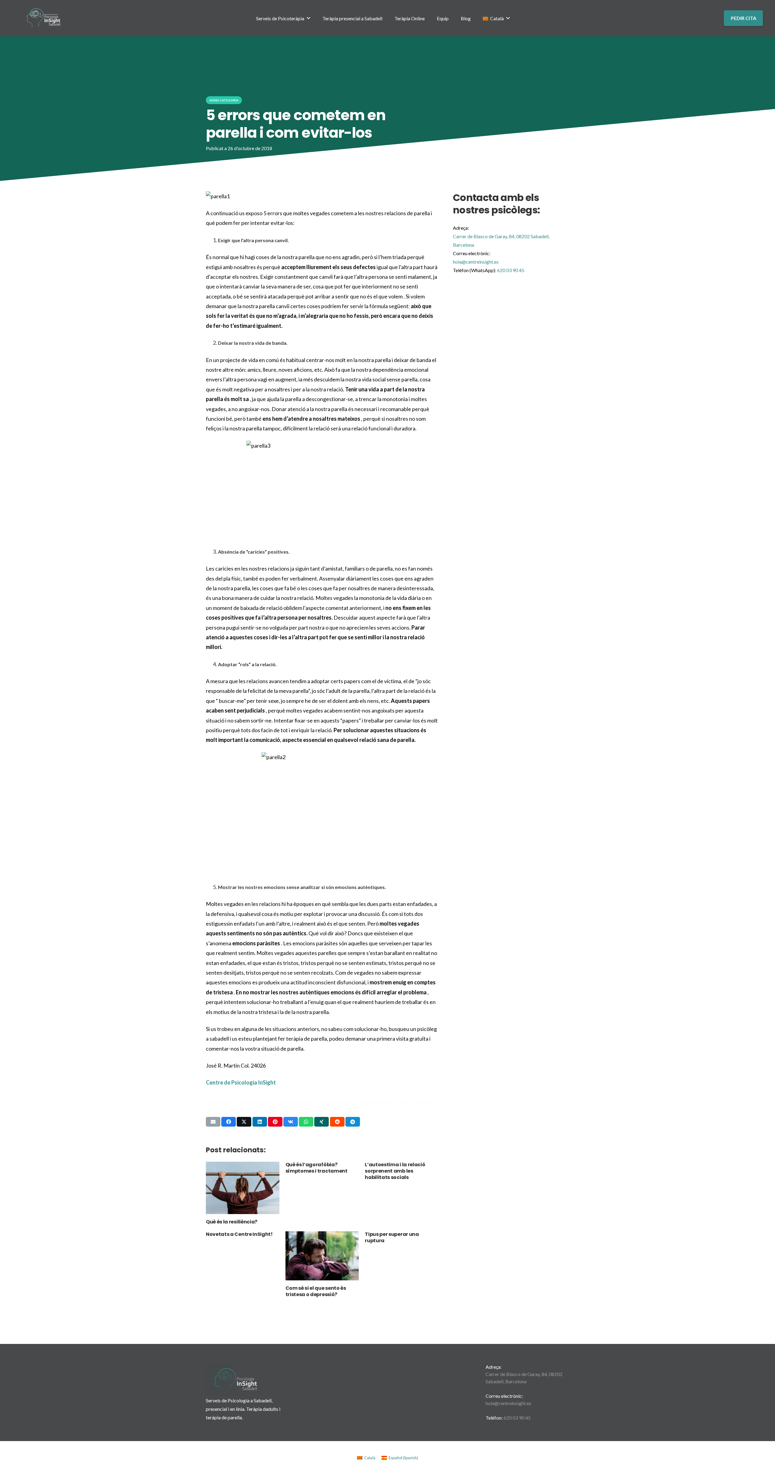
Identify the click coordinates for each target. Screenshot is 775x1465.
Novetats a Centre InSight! (239, 1234)
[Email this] (213, 1122)
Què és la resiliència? (231, 1221)
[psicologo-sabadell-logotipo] (43, 18)
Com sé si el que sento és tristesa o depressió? (315, 1291)
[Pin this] (275, 1122)
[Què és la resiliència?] (242, 1188)
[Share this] (228, 1122)
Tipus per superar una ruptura (392, 1237)
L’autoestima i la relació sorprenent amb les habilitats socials (395, 1171)
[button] (308, 18)
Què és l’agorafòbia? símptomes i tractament (316, 1167)
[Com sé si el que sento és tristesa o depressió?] (322, 1255)
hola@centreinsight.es (476, 262)
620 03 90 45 (517, 1418)
